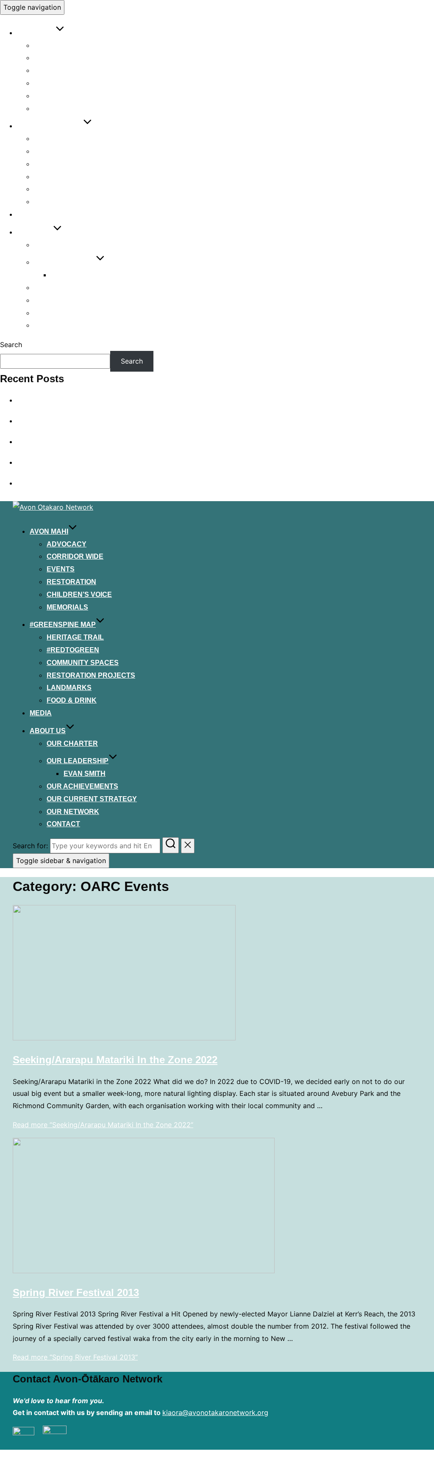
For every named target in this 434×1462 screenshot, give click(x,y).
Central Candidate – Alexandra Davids (78, 483)
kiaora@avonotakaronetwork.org (215, 1412)
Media (28, 214)
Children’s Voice (66, 95)
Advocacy (54, 45)
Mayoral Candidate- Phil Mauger (69, 462)
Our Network (60, 313)
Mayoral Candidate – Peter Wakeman (76, 441)
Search (11, 344)
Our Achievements (70, 287)
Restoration (58, 83)
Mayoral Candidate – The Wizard (69, 421)
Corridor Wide (62, 57)
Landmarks (56, 189)
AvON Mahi (36, 32)
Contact (50, 325)
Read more (103, 1124)
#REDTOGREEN (60, 151)
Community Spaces (70, 164)
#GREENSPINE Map (50, 126)
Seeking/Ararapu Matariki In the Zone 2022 (115, 1059)
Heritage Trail (62, 138)
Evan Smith (72, 275)
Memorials (54, 108)
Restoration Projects (78, 176)
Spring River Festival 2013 (76, 1292)
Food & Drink (59, 201)
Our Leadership (65, 262)
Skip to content (25, 495)
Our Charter (59, 244)
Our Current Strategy (79, 300)
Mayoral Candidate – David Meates (73, 400)
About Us (35, 232)
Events (48, 70)
